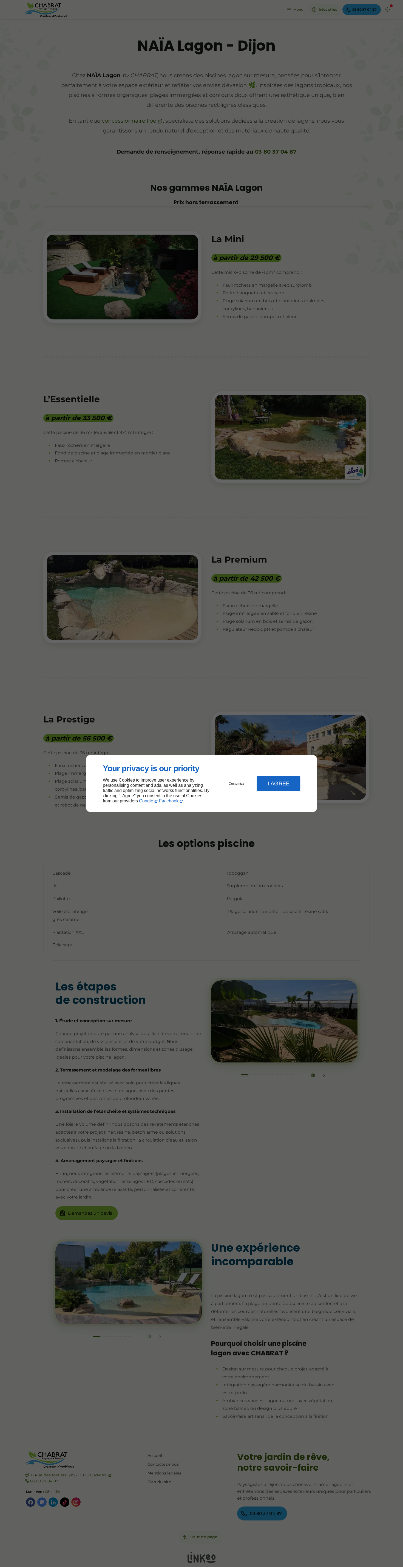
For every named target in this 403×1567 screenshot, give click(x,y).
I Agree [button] (279, 783)
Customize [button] (237, 783)
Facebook (168, 801)
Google (146, 801)
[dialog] (201, 783)
